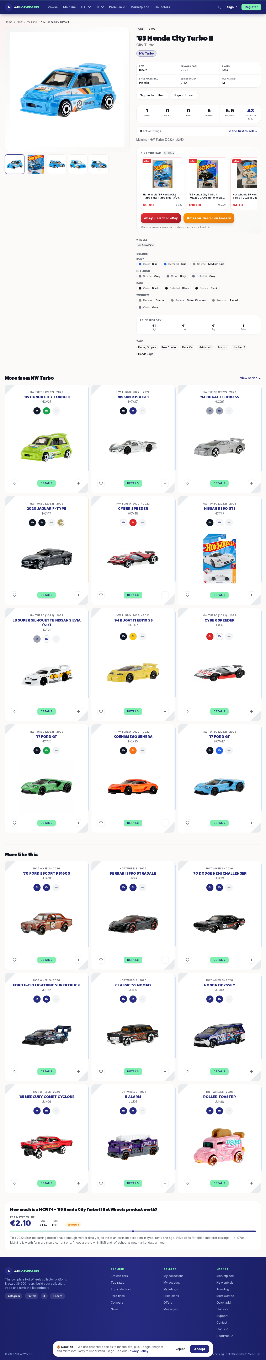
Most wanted (225, 1296)
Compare (117, 1302)
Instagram (13, 1296)
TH (98, 7)
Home (8, 22)
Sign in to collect (152, 95)
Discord (57, 1296)
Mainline (69, 7)
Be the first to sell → (242, 131)
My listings (171, 1289)
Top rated (117, 1282)
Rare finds (118, 1296)
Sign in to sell (184, 95)
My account (172, 1282)
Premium (115, 7)
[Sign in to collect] (78, 483)
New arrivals (225, 1282)
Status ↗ (222, 1329)
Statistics (222, 1309)
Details (46, 483)
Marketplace (140, 7)
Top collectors (121, 1289)
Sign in (232, 7)
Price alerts (171, 1296)
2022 (20, 22)
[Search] (219, 7)
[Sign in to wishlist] (14, 483)
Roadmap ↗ (225, 1336)
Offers (168, 1302)
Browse (52, 7)
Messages (171, 1309)
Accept (199, 1349)
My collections (173, 1276)
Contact (222, 1322)
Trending (223, 1289)
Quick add (224, 1302)
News (114, 1309)
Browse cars (119, 1276)
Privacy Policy (138, 1351)
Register (251, 7)
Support (222, 1316)
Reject (180, 1349)
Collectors (162, 7)
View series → (250, 378)
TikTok (31, 1296)
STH (84, 7)
